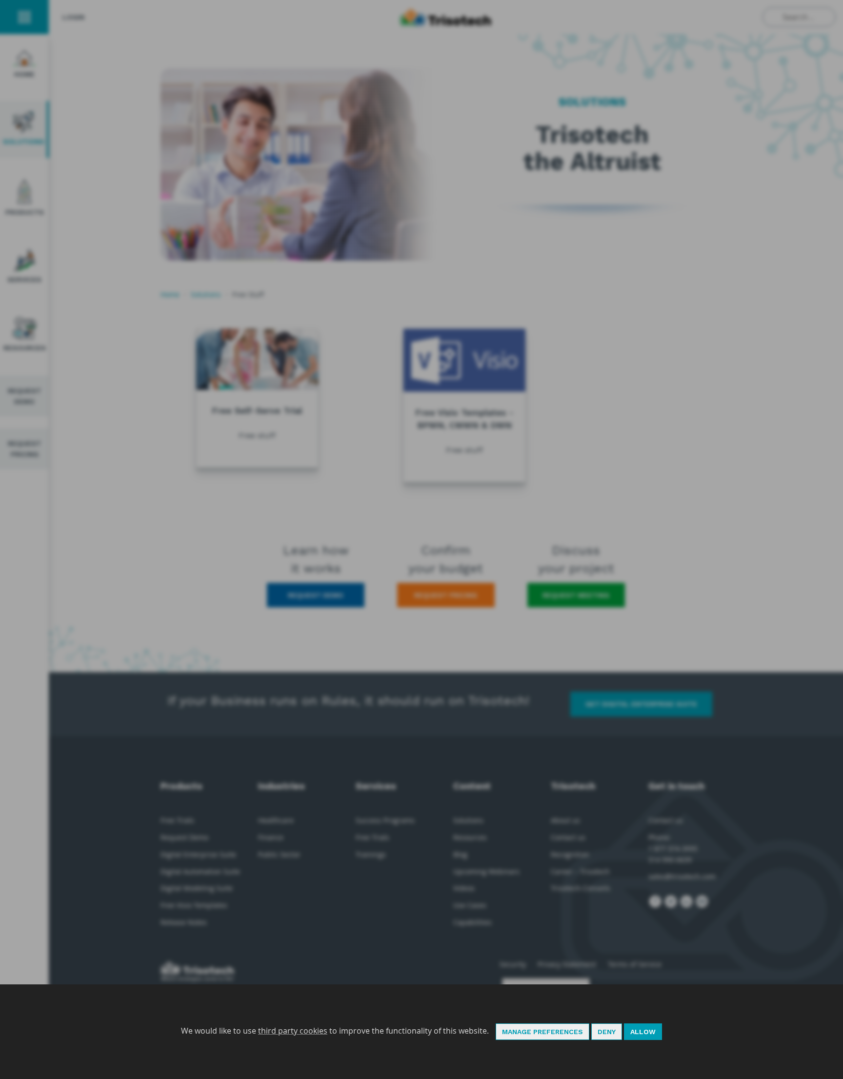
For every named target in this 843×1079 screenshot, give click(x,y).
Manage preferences (542, 1032)
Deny (607, 1032)
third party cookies (292, 1030)
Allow (643, 1032)
